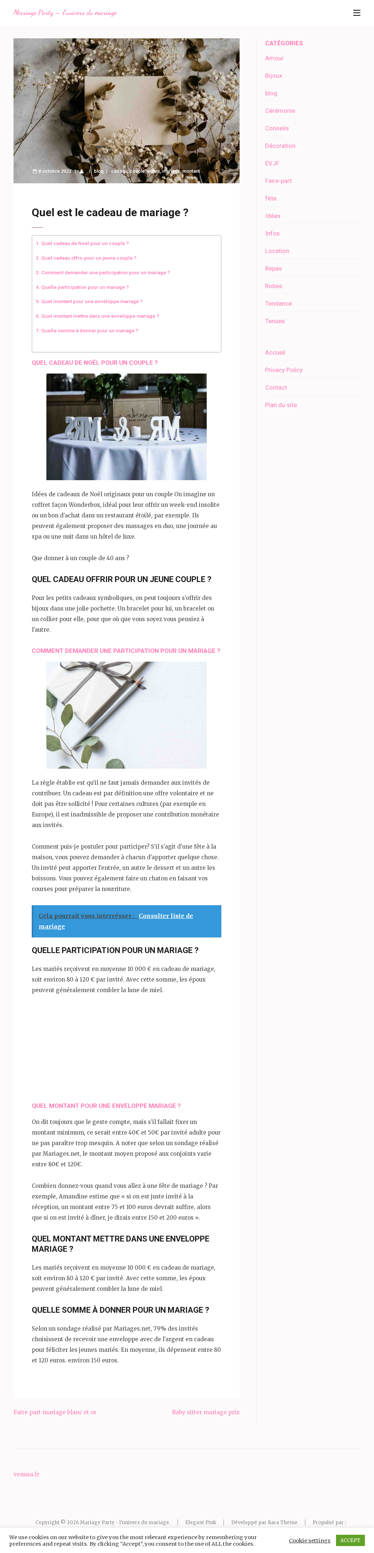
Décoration (280, 145)
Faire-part (278, 180)
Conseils (277, 128)
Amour (274, 58)
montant (191, 171)
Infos (272, 233)
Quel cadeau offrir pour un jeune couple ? (89, 258)
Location (277, 251)
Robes (273, 286)
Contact (276, 387)
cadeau (119, 171)
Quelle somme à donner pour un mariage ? (89, 330)
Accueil (275, 352)
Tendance (278, 303)
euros (153, 171)
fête (270, 198)
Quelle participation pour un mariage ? (85, 287)
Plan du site (281, 405)
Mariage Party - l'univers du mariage (124, 1522)
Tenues (275, 321)
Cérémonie (280, 110)
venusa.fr (26, 1474)
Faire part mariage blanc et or (55, 1412)
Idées (272, 215)
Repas (273, 268)
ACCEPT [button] (350, 1540)
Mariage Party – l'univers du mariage (65, 12)
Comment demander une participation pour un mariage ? (105, 272)
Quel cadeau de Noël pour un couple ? (85, 243)
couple (137, 171)
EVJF (272, 163)
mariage (171, 171)
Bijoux (273, 75)
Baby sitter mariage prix (206, 1412)
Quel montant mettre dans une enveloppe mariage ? (100, 316)
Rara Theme (283, 1522)
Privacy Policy (284, 370)
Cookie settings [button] (310, 1540)
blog (99, 171)
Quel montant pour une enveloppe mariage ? (92, 301)
